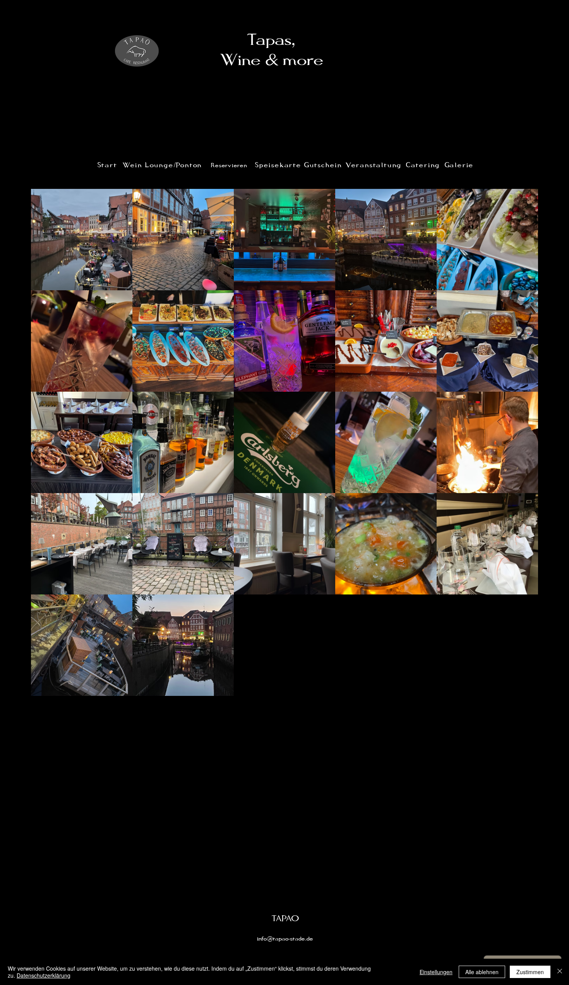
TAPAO (285, 919)
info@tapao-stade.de (285, 939)
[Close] (559, 972)
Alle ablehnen (482, 972)
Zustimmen (530, 972)
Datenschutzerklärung (43, 975)
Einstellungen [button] (436, 972)
